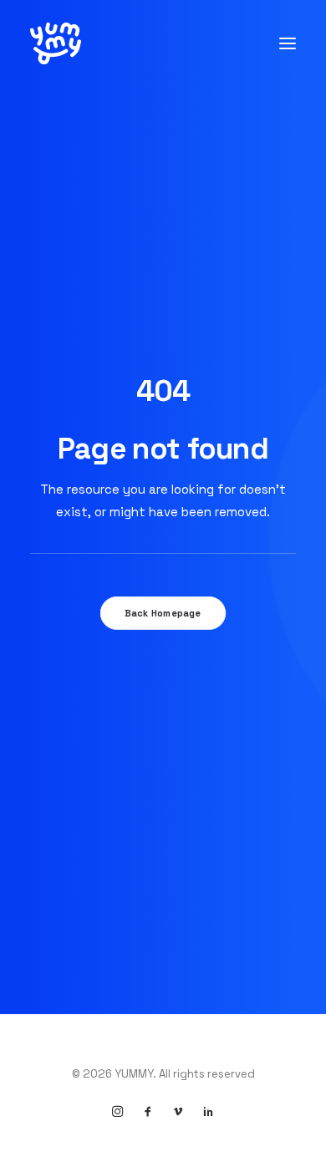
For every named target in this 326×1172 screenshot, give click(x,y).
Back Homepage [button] (163, 613)
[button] (287, 43)
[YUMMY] (55, 43)
